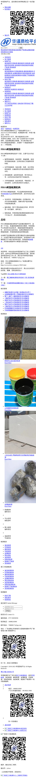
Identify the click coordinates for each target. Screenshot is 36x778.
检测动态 (8, 87)
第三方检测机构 (21, 675)
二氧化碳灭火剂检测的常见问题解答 (17, 302)
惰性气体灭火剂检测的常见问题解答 (17, 304)
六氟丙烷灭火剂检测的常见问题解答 (17, 306)
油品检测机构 (9, 582)
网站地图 (8, 7)
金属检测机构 (17, 73)
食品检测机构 (9, 71)
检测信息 (21, 89)
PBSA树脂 (10, 274)
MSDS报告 (9, 52)
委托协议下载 (28, 103)
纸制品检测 (25, 65)
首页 (2, 128)
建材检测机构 (28, 71)
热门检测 (8, 59)
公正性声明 (8, 105)
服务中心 (8, 101)
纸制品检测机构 (16, 75)
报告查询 (8, 99)
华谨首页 (8, 57)
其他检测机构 (9, 77)
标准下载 (8, 79)
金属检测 (29, 50)
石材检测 (27, 63)
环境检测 (10, 50)
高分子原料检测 (20, 274)
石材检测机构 (9, 576)
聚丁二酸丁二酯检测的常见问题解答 (17, 296)
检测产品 (8, 61)
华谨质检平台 (7, 194)
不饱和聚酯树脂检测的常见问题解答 (17, 310)
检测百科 (8, 89)
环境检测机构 (18, 71)
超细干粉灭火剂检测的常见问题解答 (17, 300)
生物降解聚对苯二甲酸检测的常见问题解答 (19, 294)
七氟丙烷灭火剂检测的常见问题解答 (17, 298)
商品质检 (4, 50)
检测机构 (8, 69)
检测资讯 (14, 89)
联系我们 (8, 9)
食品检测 (17, 50)
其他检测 (13, 67)
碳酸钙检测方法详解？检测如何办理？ (18, 292)
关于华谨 (8, 103)
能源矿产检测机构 (28, 75)
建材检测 (21, 63)
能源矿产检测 (9, 561)
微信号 (7, 35)
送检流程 (21, 103)
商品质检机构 (26, 73)
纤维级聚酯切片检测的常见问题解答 (17, 308)
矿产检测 (23, 50)
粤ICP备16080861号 (7, 672)
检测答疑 (8, 91)
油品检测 (18, 65)
